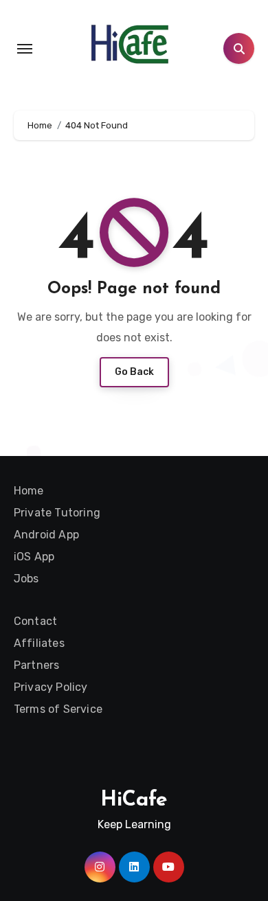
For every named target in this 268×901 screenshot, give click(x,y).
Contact (35, 621)
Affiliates (39, 643)
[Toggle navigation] (25, 49)
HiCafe (134, 800)
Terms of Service (58, 709)
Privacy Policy (51, 687)
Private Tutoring (57, 512)
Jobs (26, 578)
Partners (37, 665)
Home (29, 490)
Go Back (134, 372)
